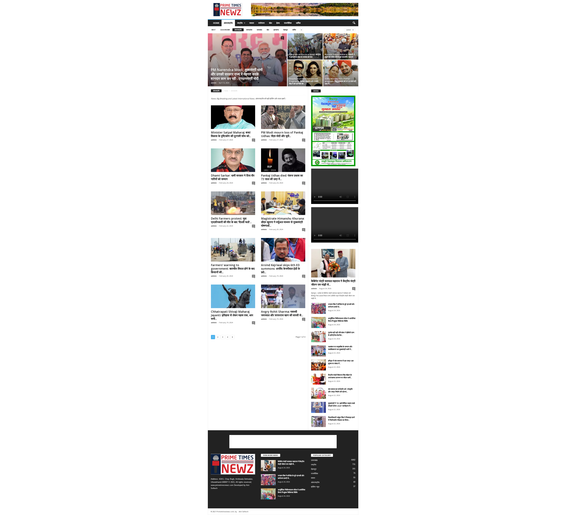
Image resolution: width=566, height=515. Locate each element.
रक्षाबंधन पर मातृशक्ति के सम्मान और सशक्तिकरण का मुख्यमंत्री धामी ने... (340, 348)
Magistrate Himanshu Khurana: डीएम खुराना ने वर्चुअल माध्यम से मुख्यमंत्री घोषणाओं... (282, 222)
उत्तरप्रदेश (249, 30)
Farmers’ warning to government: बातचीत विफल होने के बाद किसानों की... (233, 268)
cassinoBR (225, 30)
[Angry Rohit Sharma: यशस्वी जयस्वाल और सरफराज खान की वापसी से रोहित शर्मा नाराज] (283, 296)
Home (216, 23)
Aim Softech (243, 511)
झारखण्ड (276, 30)
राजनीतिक (288, 23)
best (214, 30)
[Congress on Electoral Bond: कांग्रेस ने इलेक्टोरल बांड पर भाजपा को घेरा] (305, 46)
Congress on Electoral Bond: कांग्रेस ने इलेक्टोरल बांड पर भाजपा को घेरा (305, 55)
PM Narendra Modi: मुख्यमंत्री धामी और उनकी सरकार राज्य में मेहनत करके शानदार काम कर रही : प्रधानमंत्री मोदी (237, 74)
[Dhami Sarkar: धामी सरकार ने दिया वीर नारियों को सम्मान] (233, 160)
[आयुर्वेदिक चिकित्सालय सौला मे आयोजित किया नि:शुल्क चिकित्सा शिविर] (318, 322)
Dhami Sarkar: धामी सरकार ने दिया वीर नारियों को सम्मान (232, 177)
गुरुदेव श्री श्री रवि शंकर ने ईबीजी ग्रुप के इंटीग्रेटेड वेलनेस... (341, 333)
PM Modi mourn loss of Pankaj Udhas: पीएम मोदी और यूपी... (282, 134)
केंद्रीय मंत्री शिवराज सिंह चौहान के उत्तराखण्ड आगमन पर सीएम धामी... (340, 376)
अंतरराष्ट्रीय (228, 23)
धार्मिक (298, 23)
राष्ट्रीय (240, 23)
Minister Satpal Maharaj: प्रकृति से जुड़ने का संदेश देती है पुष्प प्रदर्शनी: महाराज (340, 55)
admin (214, 83)
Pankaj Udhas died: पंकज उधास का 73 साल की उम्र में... (282, 177)
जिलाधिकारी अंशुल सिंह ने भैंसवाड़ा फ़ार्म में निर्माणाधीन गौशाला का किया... (341, 418)
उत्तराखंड (259, 30)
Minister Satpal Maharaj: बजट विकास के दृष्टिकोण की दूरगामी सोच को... (231, 134)
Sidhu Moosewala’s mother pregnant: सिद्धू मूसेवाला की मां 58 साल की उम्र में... (340, 81)
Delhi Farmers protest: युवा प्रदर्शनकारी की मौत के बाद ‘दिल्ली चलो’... (231, 220)
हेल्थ (278, 23)
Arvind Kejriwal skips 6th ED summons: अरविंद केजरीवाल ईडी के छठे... (280, 268)
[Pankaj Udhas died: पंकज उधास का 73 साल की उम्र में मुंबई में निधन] (283, 160)
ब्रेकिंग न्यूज (315, 487)
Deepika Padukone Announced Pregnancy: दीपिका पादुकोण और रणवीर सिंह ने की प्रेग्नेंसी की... (304, 81)
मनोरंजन (261, 23)
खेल (270, 23)
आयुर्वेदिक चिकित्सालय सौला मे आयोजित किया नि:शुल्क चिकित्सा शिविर (341, 319)
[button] (354, 23)
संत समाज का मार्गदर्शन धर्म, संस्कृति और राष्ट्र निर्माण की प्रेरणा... (340, 390)
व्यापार (251, 23)
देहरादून (285, 30)
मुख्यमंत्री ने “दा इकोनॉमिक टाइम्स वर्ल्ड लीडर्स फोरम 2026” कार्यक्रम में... (341, 404)
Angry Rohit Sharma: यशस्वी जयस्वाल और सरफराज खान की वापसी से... (282, 313)
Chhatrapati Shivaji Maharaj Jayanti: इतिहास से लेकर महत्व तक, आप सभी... (232, 315)
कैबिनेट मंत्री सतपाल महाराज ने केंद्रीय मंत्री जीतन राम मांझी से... (333, 282)
